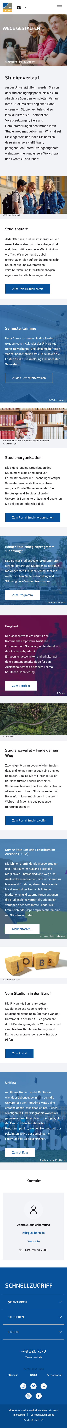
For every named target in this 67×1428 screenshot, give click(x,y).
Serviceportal (54, 1375)
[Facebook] (39, 1396)
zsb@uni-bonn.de (33, 1232)
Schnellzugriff (29, 1285)
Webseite (33, 1241)
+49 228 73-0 (33, 1350)
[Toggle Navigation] (59, 6)
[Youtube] (28, 1396)
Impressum (19, 1414)
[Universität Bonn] (7, 7)
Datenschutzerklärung (42, 1414)
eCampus (13, 1375)
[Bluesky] (33, 1386)
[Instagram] (23, 1386)
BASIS (33, 1375)
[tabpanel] (33, 40)
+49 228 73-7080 (36, 1250)
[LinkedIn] (44, 1386)
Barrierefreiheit (31, 1420)
